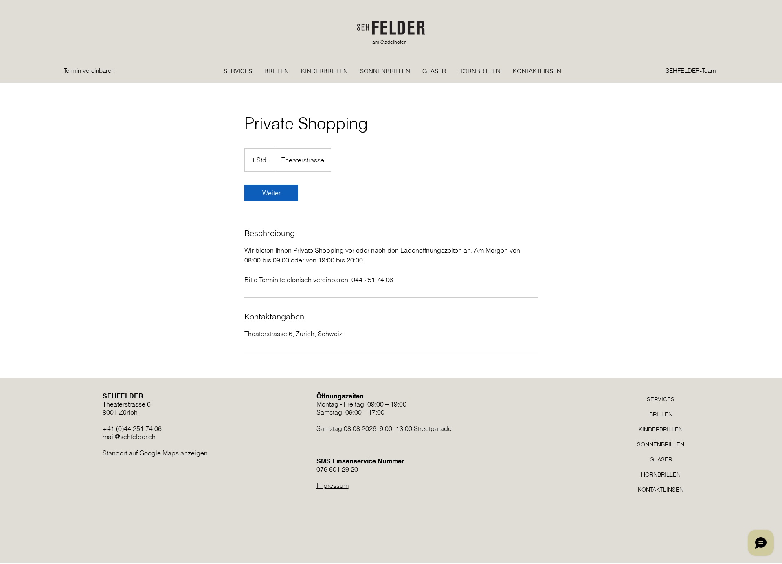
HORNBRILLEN (661, 474)
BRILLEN (660, 414)
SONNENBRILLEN (660, 444)
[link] (271, 193)
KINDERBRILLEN (661, 429)
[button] (642, 49)
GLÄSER (661, 459)
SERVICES (660, 399)
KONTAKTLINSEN (660, 489)
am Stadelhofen (389, 42)
